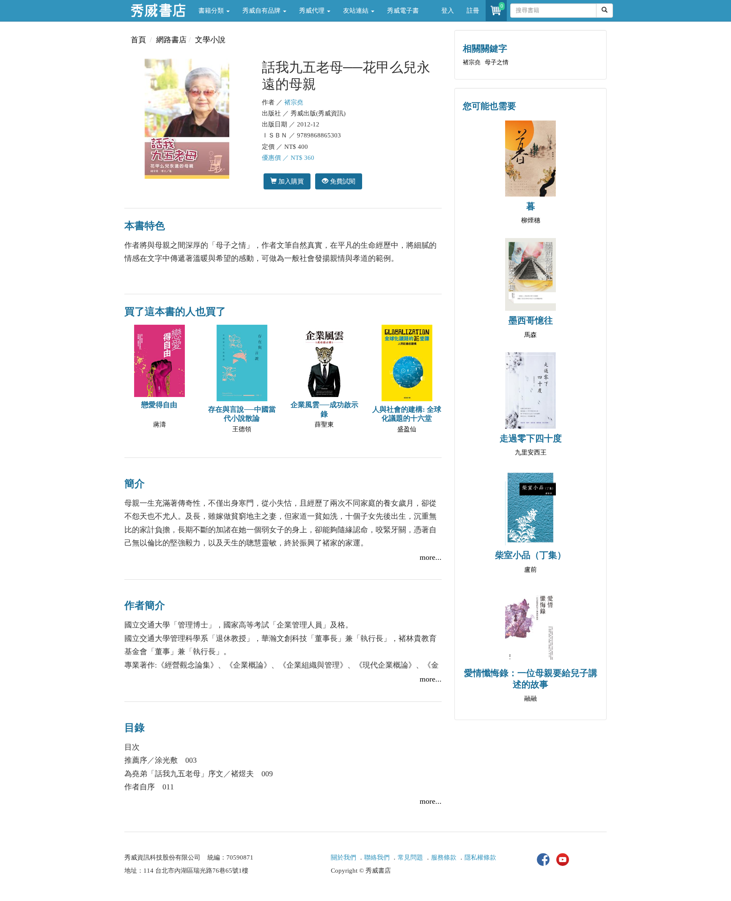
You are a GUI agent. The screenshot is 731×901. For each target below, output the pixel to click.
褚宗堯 (293, 102)
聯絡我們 (377, 857)
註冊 (473, 10)
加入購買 (290, 181)
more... (431, 557)
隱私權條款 (480, 857)
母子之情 (496, 62)
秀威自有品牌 (262, 10)
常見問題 (410, 857)
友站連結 (356, 10)
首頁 (138, 40)
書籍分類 (211, 10)
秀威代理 (312, 10)
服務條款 (443, 857)
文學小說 (210, 40)
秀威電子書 (403, 10)
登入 (447, 10)
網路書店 (171, 40)
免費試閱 (341, 181)
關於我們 (343, 857)
